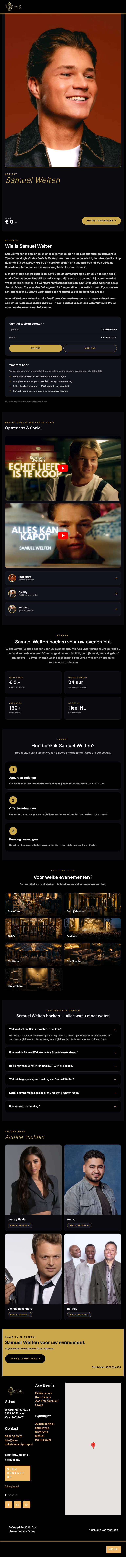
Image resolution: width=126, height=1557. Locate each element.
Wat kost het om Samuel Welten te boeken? (35, 1029)
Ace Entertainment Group (46, 1403)
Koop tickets (43, 1397)
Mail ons (90, 348)
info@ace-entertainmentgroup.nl (19, 1442)
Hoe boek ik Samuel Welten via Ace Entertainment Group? (43, 1052)
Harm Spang (43, 1439)
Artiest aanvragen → (101, 220)
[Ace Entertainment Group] (14, 6)
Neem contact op (15, 1473)
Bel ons (36, 348)
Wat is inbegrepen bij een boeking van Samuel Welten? (41, 1079)
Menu (113, 1549)
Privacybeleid (12, 1486)
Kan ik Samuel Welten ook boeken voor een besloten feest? (44, 1092)
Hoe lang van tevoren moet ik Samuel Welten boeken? (41, 1065)
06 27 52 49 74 (113, 1367)
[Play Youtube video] (63, 468)
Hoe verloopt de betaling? (24, 1106)
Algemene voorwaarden (103, 1530)
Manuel (39, 1435)
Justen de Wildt (44, 1423)
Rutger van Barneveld (42, 1429)
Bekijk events (43, 1393)
